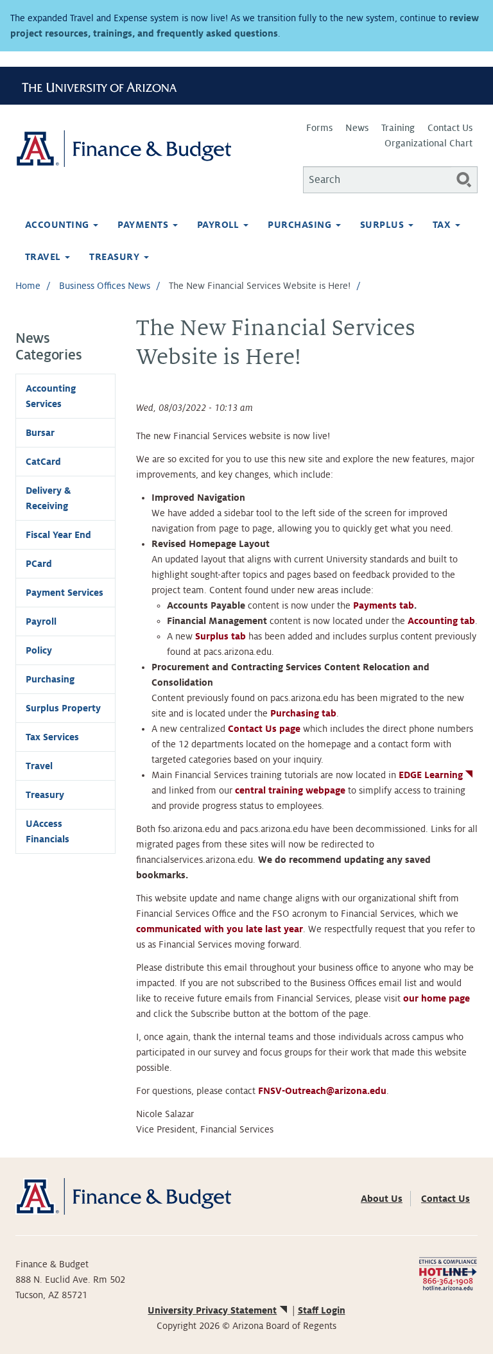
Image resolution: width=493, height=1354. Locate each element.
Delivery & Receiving (48, 498)
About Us (381, 1198)
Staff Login (321, 1310)
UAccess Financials (47, 831)
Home (27, 286)
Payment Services (64, 592)
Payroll (220, 225)
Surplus (383, 225)
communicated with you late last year (219, 929)
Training (398, 128)
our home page (436, 998)
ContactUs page (264, 729)
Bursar (40, 433)
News (356, 128)
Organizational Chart (428, 143)
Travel (44, 257)
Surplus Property (63, 708)
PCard (39, 564)
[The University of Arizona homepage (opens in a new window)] (104, 85)
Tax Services (52, 737)
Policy (39, 650)
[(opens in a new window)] (448, 1273)
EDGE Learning (431, 775)
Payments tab (383, 605)
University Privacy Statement (212, 1310)
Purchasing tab (303, 713)
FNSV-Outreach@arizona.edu (322, 1091)
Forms (319, 128)
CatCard (43, 461)
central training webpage (290, 790)
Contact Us (450, 128)
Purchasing (301, 225)
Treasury (115, 257)
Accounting (58, 225)
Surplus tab (220, 636)
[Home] (130, 148)
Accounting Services (51, 396)
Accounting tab (441, 621)
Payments (144, 225)
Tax (443, 225)
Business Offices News (104, 286)
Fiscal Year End (58, 535)
